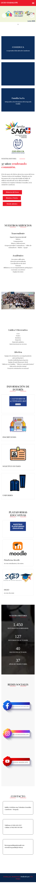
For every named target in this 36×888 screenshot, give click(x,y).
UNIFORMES (8, 495)
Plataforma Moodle (12, 560)
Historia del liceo (12, 192)
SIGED (6, 590)
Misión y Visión (12, 198)
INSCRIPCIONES (9, 437)
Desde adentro (12, 204)
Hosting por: (7, 876)
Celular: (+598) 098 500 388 (13, 827)
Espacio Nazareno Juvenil (18, 237)
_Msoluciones (15, 876)
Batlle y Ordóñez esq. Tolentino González (18, 807)
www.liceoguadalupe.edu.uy (14, 847)
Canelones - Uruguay (11, 809)
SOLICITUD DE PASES (12, 466)
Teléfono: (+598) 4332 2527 (13, 825)
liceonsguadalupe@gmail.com (14, 845)
